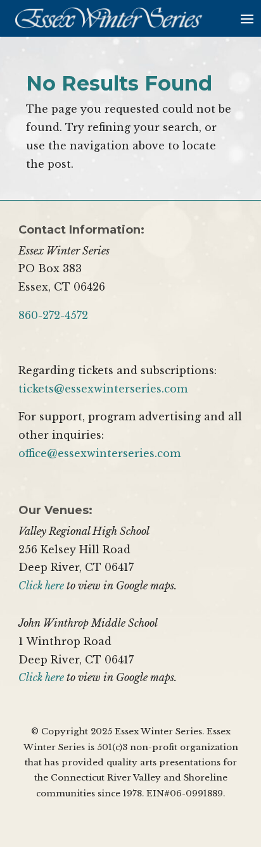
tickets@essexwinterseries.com (103, 388)
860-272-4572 (53, 315)
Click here (41, 585)
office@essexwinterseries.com (99, 453)
